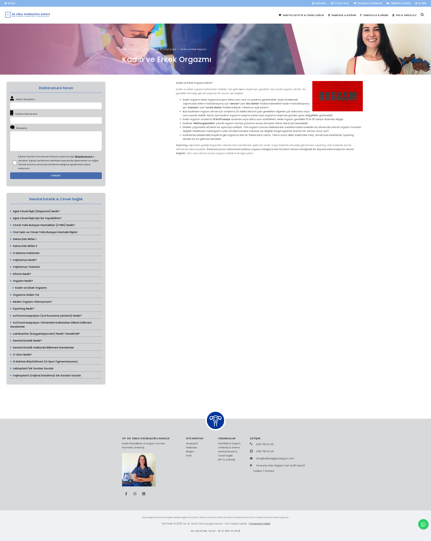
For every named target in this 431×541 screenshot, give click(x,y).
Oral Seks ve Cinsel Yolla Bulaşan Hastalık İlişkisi (44, 232)
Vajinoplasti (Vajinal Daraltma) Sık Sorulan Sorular (46, 375)
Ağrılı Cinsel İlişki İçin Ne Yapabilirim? (37, 218)
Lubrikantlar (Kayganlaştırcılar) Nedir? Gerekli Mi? (46, 334)
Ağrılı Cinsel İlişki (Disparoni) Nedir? (36, 211)
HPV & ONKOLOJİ (405, 15)
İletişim (190, 451)
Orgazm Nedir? (22, 281)
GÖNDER (56, 175)
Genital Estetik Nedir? (27, 340)
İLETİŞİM (422, 3)
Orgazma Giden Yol (25, 295)
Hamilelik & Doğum (229, 443)
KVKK (189, 455)
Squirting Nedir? (23, 308)
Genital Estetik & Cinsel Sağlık (159, 49)
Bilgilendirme (83, 156)
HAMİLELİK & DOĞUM (343, 15)
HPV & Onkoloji (226, 459)
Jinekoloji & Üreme (229, 447)
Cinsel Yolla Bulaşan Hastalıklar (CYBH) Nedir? (43, 225)
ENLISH (11, 3)
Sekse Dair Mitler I (24, 239)
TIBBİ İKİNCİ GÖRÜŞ (400, 3)
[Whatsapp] (423, 524)
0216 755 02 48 (264, 444)
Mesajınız (21, 128)
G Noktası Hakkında (25, 253)
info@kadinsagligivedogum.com (275, 458)
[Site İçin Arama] (422, 15)
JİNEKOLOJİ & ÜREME (375, 15)
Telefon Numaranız (26, 114)
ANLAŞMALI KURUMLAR (369, 3)
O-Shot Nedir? (22, 354)
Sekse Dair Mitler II (24, 246)
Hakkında (191, 447)
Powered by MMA (260, 523)
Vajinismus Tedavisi (26, 267)
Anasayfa (133, 49)
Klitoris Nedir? (21, 274)
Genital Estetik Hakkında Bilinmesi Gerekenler (43, 347)
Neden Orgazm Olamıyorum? (32, 302)
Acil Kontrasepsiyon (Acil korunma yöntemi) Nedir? (47, 315)
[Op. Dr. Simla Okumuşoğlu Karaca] (28, 15)
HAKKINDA (320, 3)
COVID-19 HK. (341, 3)
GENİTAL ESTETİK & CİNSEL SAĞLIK (303, 15)
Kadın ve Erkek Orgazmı (30, 288)
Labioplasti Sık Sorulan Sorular (33, 368)
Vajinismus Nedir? (24, 260)
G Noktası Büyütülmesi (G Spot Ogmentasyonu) (45, 361)
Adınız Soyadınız (25, 99)
